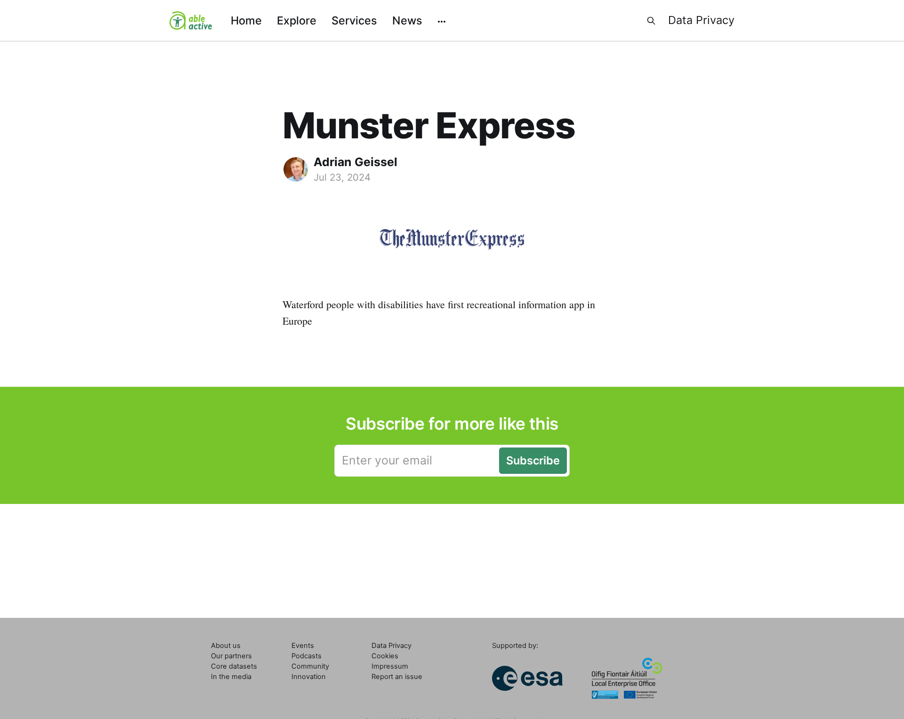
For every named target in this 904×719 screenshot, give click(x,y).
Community (310, 666)
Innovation (308, 676)
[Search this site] (651, 20)
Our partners (231, 656)
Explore (296, 20)
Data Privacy (701, 20)
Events (302, 645)
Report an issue (396, 676)
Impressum (389, 666)
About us (226, 645)
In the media (231, 676)
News (407, 20)
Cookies (384, 656)
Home (246, 20)
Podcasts (306, 656)
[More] (442, 21)
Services (354, 20)
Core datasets (234, 666)
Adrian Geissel (355, 162)
